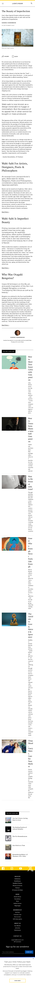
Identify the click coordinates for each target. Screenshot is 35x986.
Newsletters (17, 899)
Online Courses (17, 903)
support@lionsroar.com (17, 939)
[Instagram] (13, 868)
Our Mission (17, 925)
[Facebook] (4, 868)
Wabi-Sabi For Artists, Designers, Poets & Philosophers (15, 167)
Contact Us (17, 936)
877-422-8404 (17, 941)
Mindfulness (17, 881)
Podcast (17, 888)
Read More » (5, 212)
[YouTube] (22, 868)
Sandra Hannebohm (9, 22)
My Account (17, 917)
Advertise (17, 928)
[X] (31, 868)
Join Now (17, 912)
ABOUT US (17, 923)
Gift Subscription (17, 919)
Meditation (17, 879)
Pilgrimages (17, 905)
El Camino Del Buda (17, 890)
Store (17, 901)
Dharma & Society (17, 885)
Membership (17, 910)
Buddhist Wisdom (17, 883)
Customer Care (17, 914)
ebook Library (17, 896)
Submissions (17, 930)
